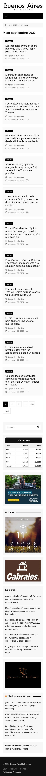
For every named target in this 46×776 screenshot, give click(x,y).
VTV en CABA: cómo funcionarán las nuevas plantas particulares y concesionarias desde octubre (21, 638)
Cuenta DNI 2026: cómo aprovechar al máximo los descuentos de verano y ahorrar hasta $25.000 (22, 717)
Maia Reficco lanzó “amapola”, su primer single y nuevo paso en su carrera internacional (22, 611)
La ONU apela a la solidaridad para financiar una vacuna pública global (21, 321)
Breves (9, 41)
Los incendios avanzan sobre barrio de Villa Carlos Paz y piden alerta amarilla (21, 48)
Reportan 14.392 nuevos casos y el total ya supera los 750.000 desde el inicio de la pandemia (22, 138)
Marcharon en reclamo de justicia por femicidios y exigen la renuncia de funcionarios (21, 77)
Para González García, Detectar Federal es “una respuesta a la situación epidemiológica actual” (23, 263)
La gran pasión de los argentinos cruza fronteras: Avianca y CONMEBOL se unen (22, 650)
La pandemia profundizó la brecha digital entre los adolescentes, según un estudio (22, 350)
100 (32, 404)
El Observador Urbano (19, 696)
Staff (5, 769)
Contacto (23, 769)
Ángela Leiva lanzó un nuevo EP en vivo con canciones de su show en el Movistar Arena (23, 599)
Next (7, 411)
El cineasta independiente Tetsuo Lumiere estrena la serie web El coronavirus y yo (22, 292)
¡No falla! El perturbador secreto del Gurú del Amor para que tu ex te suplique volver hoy (23, 705)
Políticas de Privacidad (12, 772)
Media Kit (13, 769)
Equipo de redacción (16, 56)
